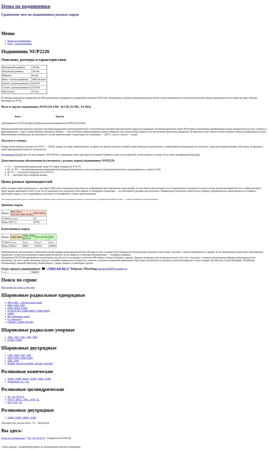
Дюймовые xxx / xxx (18, 381)
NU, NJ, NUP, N (15, 397)
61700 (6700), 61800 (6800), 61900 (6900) (28, 311)
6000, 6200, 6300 (16, 305)
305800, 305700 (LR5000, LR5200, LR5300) (30, 363)
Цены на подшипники (25, 6)
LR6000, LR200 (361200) (20, 322)
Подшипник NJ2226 (12, 154)
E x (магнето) (14, 319)
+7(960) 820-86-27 (57, 268)
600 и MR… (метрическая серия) (24, 302)
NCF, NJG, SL (14, 402)
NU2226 (195, 154)
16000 (10, 313)
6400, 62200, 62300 (17, 308)
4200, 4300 (13, 361)
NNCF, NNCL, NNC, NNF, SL (23, 399)
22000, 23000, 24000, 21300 (21, 417)
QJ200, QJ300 (14, 340)
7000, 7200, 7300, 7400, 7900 (22, 337)
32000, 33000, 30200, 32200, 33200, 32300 (29, 379)
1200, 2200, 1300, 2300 (19, 355)
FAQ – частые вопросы (19, 43)
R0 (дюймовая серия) (18, 316)
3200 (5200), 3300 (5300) (20, 358)
